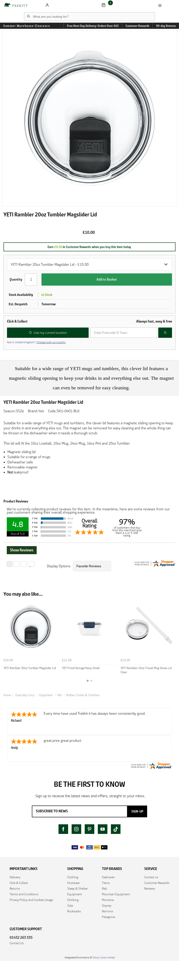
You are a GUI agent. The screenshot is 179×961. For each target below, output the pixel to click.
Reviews (149, 888)
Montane (108, 900)
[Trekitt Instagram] (76, 829)
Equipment (74, 894)
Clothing (72, 877)
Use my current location (50, 333)
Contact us (151, 877)
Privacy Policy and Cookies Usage (31, 900)
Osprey (106, 906)
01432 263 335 (21, 937)
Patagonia (108, 917)
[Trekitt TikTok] (115, 829)
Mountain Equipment (116, 894)
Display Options (59, 566)
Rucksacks (74, 911)
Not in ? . (36, 342)
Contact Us (17, 943)
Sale (70, 906)
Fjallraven (108, 877)
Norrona (107, 911)
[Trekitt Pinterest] (89, 829)
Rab (104, 888)
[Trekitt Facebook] (63, 829)
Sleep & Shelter (77, 888)
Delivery (15, 877)
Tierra (106, 883)
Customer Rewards (156, 883)
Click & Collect (19, 883)
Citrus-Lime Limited (104, 957)
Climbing (73, 900)
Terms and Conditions (24, 894)
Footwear (73, 883)
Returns (15, 888)
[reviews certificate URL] (151, 765)
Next (172, 643)
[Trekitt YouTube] (102, 829)
